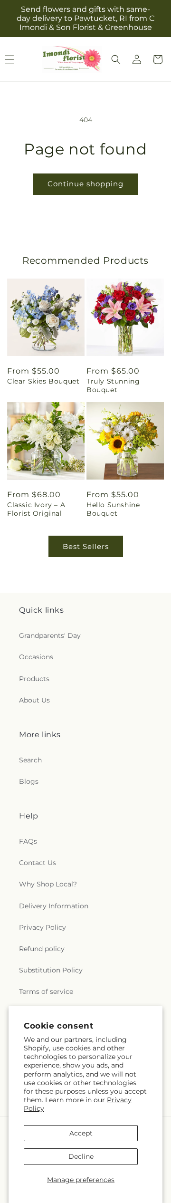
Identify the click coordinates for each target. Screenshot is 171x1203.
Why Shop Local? (48, 884)
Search (30, 760)
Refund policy (42, 948)
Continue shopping (86, 183)
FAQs (28, 841)
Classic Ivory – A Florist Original (36, 509)
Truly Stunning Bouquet (113, 385)
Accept (81, 1133)
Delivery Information (53, 906)
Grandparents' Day (50, 635)
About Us (34, 700)
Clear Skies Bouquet (43, 381)
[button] (115, 59)
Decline (81, 1156)
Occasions (36, 657)
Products (34, 678)
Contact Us (37, 862)
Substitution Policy (51, 970)
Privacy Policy (42, 927)
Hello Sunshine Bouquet (113, 509)
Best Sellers (86, 546)
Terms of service (46, 991)
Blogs (28, 781)
